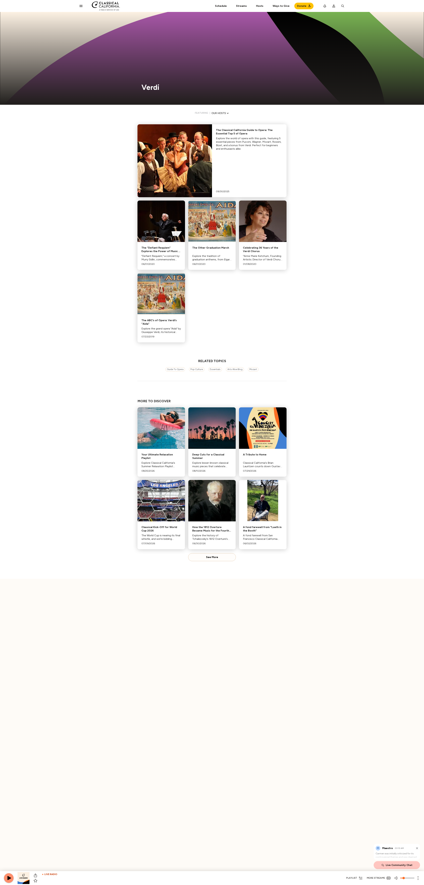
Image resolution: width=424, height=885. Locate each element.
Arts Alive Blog (234, 369)
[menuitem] (241, 6)
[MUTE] (396, 878)
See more (212, 557)
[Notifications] (324, 5)
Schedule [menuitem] (221, 5)
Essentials (215, 369)
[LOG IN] (333, 5)
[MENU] (81, 6)
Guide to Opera (175, 369)
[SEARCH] (342, 5)
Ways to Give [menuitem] (281, 5)
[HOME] (105, 6)
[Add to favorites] (35, 881)
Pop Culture (196, 369)
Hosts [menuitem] (259, 5)
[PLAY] (9, 878)
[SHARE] (35, 875)
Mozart (253, 369)
